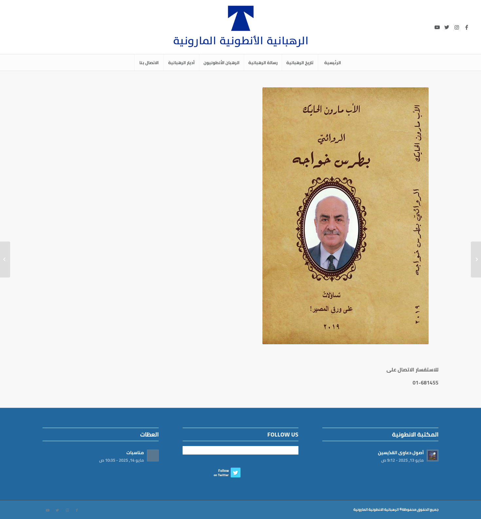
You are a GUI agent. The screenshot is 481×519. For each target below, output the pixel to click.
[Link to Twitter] (447, 27)
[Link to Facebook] (467, 27)
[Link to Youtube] (437, 27)
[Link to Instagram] (457, 27)
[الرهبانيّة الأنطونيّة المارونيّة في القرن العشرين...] (476, 259)
